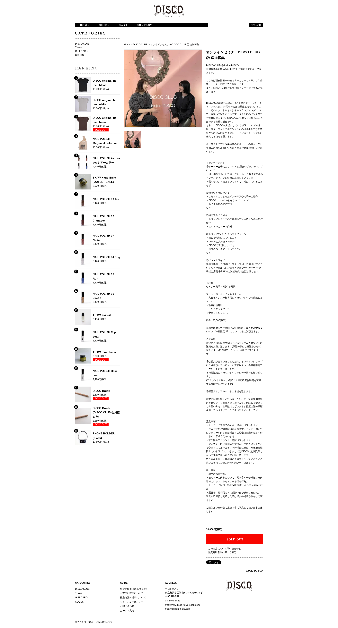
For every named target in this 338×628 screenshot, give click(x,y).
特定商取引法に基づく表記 (222, 552)
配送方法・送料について (133, 597)
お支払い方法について (132, 593)
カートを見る (127, 610)
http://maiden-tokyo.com (177, 608)
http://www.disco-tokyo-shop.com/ (182, 605)
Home (127, 44)
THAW (78, 47)
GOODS (79, 55)
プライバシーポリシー (132, 601)
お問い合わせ (127, 606)
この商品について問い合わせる (224, 548)
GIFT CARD (81, 51)
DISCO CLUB (140, 44)
